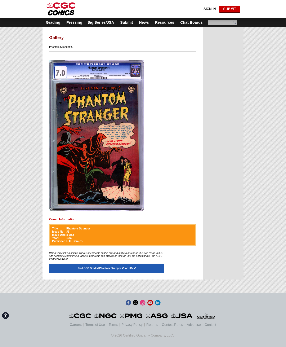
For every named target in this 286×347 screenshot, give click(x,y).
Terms (113, 324)
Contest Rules (172, 324)
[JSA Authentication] (181, 316)
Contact (210, 324)
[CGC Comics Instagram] (142, 303)
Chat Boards (191, 22)
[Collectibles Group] (206, 316)
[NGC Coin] (61, 9)
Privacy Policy (132, 324)
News (144, 22)
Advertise (194, 324)
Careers (76, 324)
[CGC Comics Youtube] (150, 303)
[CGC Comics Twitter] (135, 303)
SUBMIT (229, 9)
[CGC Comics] (80, 316)
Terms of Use (95, 324)
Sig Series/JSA (101, 22)
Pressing (74, 22)
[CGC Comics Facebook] (128, 303)
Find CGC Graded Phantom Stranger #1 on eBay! (107, 268)
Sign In (210, 9)
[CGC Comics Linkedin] (158, 303)
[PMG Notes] (131, 316)
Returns (152, 324)
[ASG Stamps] (157, 316)
